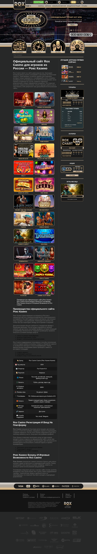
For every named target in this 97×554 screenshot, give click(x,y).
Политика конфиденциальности (50, 497)
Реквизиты (26, 495)
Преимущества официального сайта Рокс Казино (34, 300)
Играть (72, 25)
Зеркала (48, 6)
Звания (67, 494)
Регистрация (38, 2)
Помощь (25, 494)
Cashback (68, 495)
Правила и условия (29, 497)
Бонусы (41, 6)
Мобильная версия (59, 6)
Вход (73, 2)
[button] (69, 30)
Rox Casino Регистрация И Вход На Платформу (33, 301)
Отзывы (84, 6)
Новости (68, 497)
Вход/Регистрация (73, 6)
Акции (42, 495)
